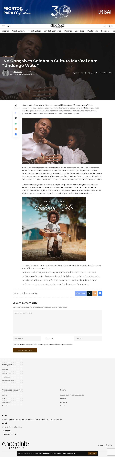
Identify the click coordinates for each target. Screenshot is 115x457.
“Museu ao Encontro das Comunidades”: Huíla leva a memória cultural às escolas (62, 276)
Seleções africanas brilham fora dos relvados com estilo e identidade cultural (61, 280)
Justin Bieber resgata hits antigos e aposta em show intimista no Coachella (60, 272)
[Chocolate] (57, 26)
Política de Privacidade (52, 453)
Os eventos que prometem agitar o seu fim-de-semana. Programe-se (57, 284)
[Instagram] (108, 445)
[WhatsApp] (111, 445)
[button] (92, 453)
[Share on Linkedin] (92, 73)
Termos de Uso (69, 453)
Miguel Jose (18, 72)
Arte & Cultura (8, 56)
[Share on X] (16, 118)
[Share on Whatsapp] (88, 73)
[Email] (16, 129)
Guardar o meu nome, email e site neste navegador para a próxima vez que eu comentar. (44, 344)
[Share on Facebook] (85, 73)
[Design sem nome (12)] (57, 12)
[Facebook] (106, 445)
